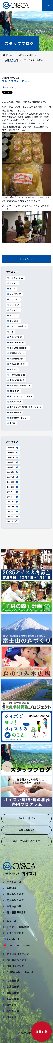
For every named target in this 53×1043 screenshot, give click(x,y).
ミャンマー (14, 310)
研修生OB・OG (17, 342)
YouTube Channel (18, 945)
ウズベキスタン (16, 337)
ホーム (9, 55)
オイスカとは (13, 882)
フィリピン (14, 321)
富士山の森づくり (17, 380)
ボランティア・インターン (21, 396)
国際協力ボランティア (19, 418)
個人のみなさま (15, 894)
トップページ (26, 259)
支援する (41, 1031)
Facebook (13, 939)
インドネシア (15, 294)
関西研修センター (17, 353)
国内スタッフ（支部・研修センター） (26, 407)
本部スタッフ (11, 60)
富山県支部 (12, 998)
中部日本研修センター (19, 348)
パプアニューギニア (18, 326)
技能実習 (13, 369)
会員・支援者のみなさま (26, 841)
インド (12, 288)
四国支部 (11, 1017)
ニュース (11, 921)
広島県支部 (12, 1010)
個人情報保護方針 (16, 912)
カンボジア (14, 299)
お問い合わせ (13, 906)
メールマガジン (26, 818)
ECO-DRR (14, 391)
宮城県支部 (12, 986)
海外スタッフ (15, 402)
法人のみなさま (15, 900)
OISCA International (19, 972)
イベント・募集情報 (17, 927)
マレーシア (14, 305)
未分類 (12, 423)
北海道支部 (12, 980)
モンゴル (13, 315)
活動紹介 (11, 888)
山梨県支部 (12, 992)
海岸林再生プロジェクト (20, 385)
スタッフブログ (19, 43)
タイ (11, 332)
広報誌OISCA (26, 830)
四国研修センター (17, 358)
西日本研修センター (18, 364)
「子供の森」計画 (17, 375)
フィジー (13, 283)
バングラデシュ (16, 278)
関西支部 (11, 1004)
